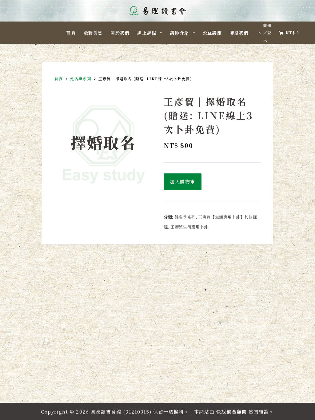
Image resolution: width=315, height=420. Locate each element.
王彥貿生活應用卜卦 (189, 227)
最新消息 (93, 33)
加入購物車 (182, 181)
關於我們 (120, 33)
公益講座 (212, 33)
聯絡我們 (239, 33)
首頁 (71, 33)
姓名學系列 (185, 217)
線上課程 (146, 33)
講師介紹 (179, 33)
